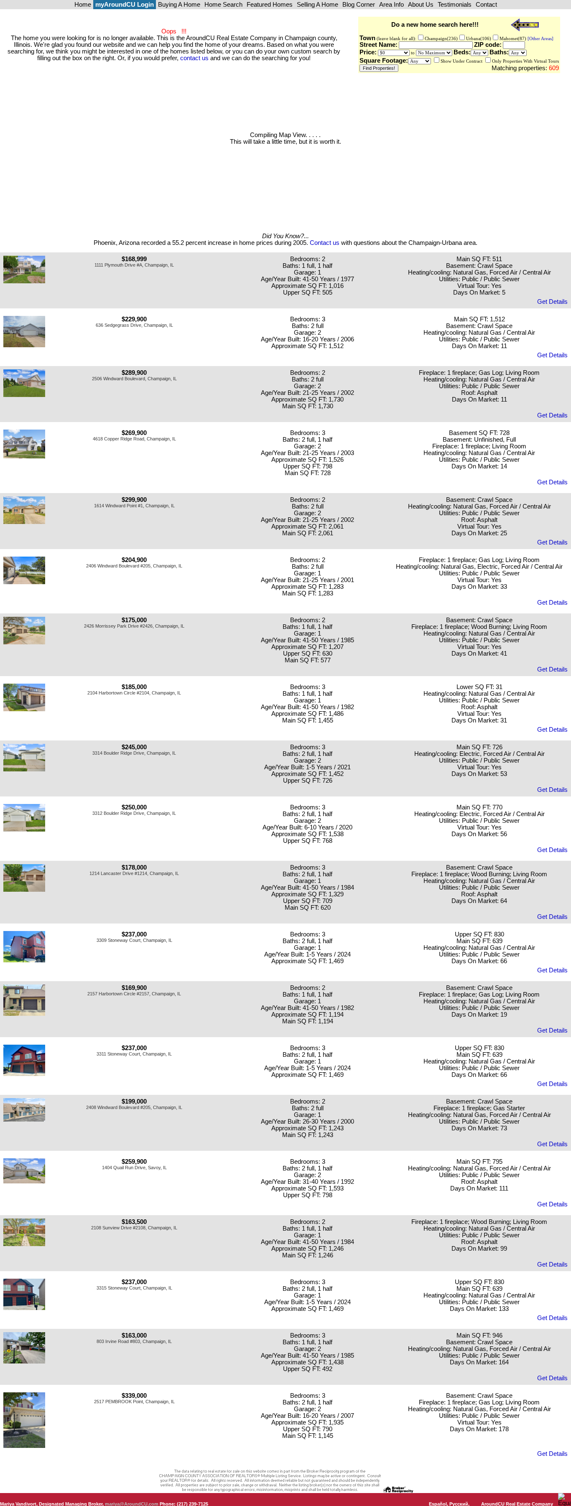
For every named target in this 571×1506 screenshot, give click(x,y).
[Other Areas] (539, 38)
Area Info (391, 4)
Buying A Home (179, 4)
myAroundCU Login (124, 4)
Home (82, 4)
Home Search (223, 4)
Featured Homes (270, 4)
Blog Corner (358, 4)
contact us (194, 58)
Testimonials (455, 4)
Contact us (324, 242)
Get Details (552, 301)
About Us (420, 4)
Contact (486, 4)
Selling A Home (317, 4)
